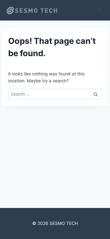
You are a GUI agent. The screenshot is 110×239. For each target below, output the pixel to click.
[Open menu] (99, 10)
